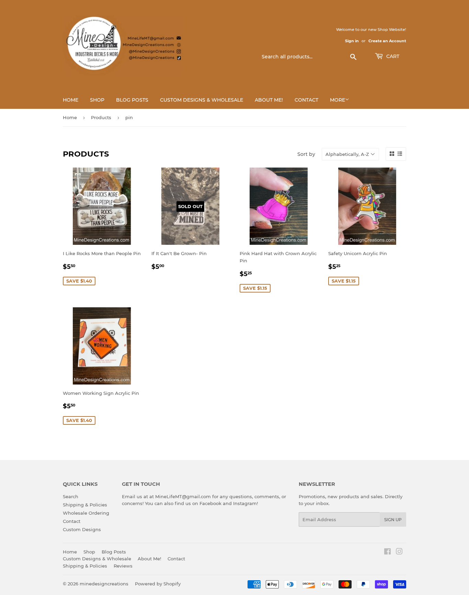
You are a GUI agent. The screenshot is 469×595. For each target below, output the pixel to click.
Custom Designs (82, 529)
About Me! (269, 100)
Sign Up (393, 519)
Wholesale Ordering (86, 513)
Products (101, 117)
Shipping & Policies (85, 504)
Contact (306, 100)
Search (70, 496)
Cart (392, 56)
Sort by (306, 154)
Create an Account (387, 40)
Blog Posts (132, 100)
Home (70, 100)
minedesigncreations (104, 583)
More (337, 100)
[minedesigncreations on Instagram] (399, 552)
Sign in (352, 40)
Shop (97, 100)
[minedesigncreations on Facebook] (387, 552)
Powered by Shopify (158, 583)
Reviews (123, 566)
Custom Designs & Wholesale (201, 100)
